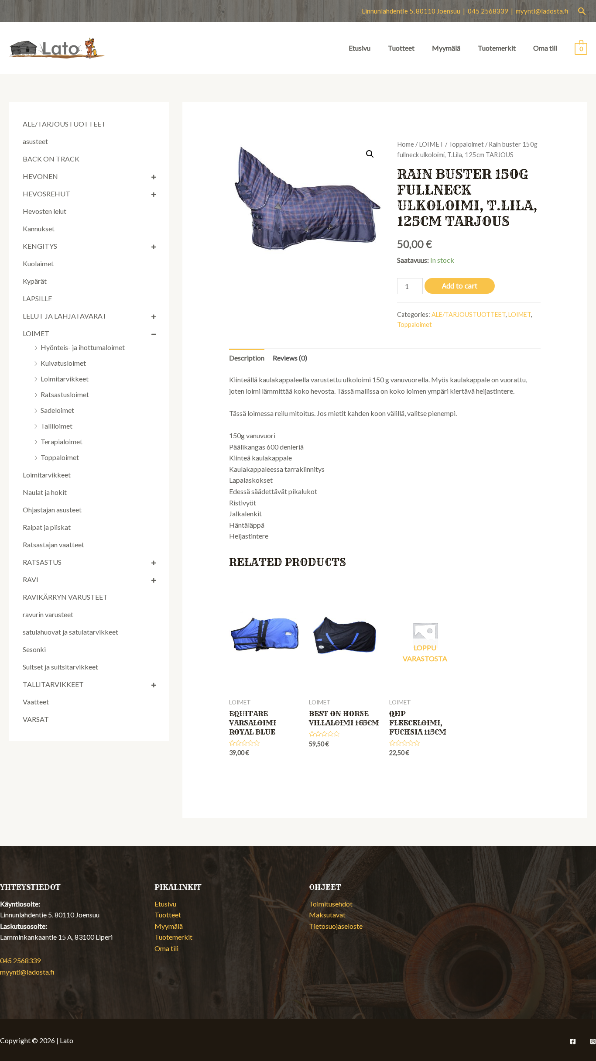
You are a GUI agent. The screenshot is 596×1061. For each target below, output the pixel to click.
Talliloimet (56, 426)
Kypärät (35, 281)
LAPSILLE (37, 298)
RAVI (30, 579)
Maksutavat (327, 914)
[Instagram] (593, 1041)
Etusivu (359, 48)
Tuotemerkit (497, 48)
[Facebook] (573, 1041)
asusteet (35, 141)
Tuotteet (401, 48)
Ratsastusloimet (65, 394)
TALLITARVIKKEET (53, 684)
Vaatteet (36, 701)
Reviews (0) (290, 358)
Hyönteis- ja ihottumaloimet (83, 347)
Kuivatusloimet (63, 363)
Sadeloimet (57, 410)
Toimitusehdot (331, 904)
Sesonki (34, 649)
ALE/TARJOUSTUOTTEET (64, 124)
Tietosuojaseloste (336, 926)
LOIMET (36, 333)
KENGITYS (40, 246)
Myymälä (446, 48)
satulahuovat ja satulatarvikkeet (70, 632)
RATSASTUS (42, 562)
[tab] (246, 358)
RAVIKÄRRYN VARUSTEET (65, 597)
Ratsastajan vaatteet (53, 544)
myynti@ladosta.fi (542, 11)
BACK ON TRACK (51, 159)
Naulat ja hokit (45, 492)
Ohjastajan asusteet (52, 509)
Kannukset (39, 228)
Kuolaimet (38, 263)
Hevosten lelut (44, 211)
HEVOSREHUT (46, 193)
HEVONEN (40, 176)
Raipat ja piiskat (47, 527)
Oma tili (545, 48)
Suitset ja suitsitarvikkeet (60, 667)
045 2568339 (20, 960)
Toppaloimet (60, 457)
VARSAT (36, 719)
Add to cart (459, 286)
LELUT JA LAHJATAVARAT (65, 316)
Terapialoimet (61, 441)
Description (246, 358)
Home (405, 144)
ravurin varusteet (48, 614)
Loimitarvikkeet (65, 378)
